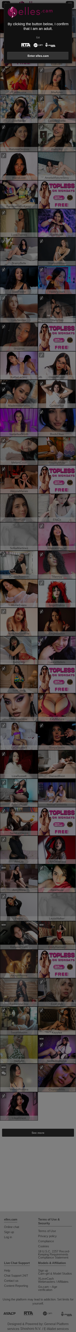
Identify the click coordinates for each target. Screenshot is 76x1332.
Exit (38, 37)
